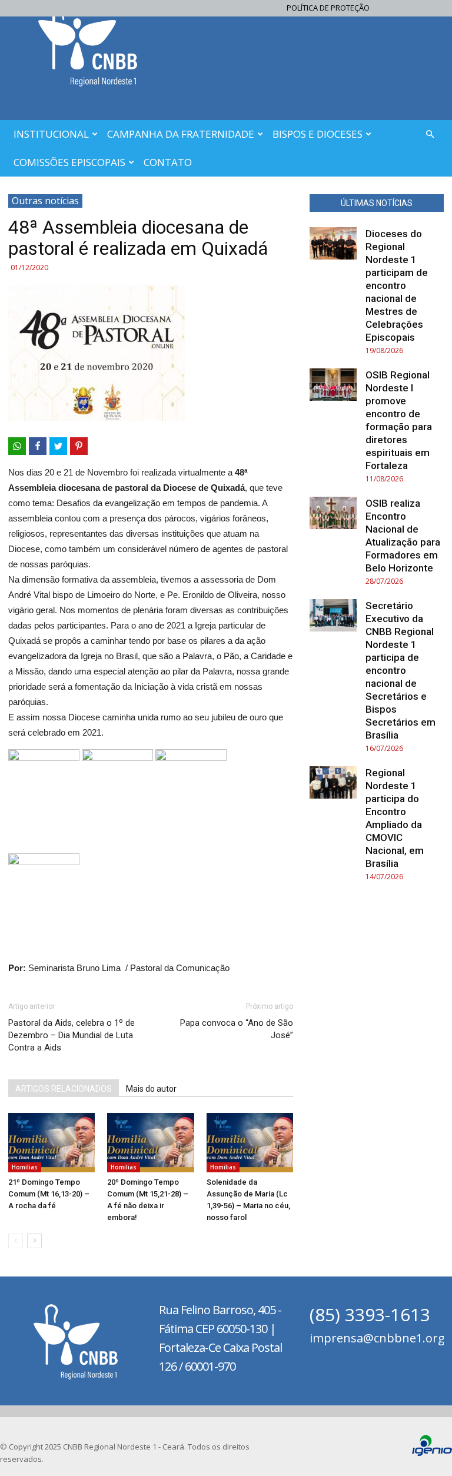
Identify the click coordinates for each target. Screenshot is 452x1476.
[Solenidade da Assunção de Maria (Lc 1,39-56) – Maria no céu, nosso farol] (250, 1142)
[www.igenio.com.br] (432, 1453)
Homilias (25, 1167)
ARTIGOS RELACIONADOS (63, 1088)
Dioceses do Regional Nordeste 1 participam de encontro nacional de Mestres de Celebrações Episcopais (396, 285)
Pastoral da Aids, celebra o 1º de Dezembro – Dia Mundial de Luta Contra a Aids (71, 1035)
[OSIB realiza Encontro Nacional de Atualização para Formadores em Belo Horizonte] (333, 513)
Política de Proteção (328, 7)
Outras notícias (45, 200)
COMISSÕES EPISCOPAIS (69, 162)
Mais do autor (151, 1088)
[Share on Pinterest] (79, 446)
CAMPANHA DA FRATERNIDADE (180, 134)
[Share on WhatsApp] (17, 446)
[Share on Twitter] (58, 446)
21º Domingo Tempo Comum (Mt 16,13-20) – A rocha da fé (48, 1194)
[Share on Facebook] (37, 446)
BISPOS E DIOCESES (317, 134)
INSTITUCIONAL (51, 134)
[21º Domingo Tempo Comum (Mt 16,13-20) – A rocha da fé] (51, 1142)
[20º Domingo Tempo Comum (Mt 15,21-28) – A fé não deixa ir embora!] (150, 1142)
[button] (430, 134)
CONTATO (168, 162)
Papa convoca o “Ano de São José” (236, 1029)
